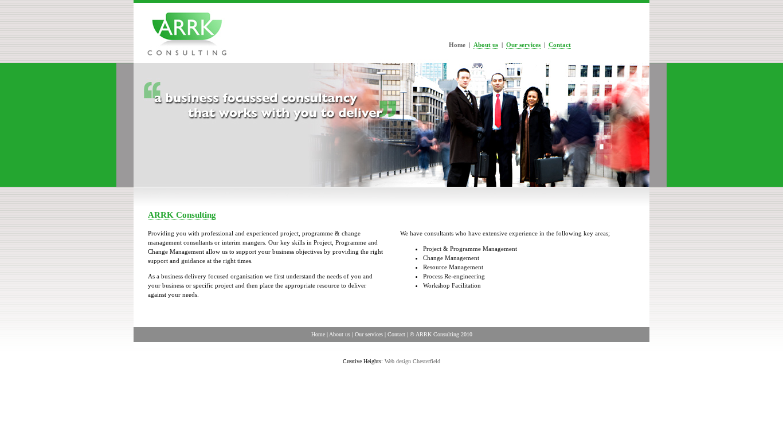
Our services (523, 44)
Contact (560, 44)
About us (485, 44)
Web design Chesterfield (412, 361)
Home (318, 334)
